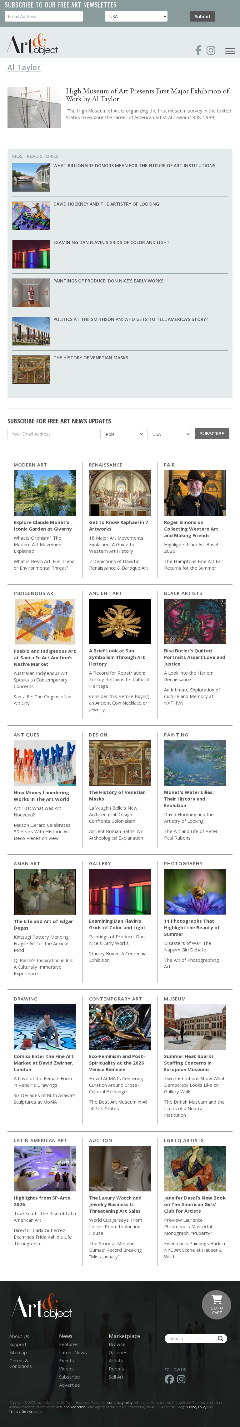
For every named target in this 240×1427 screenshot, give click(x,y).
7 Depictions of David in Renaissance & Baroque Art (118, 564)
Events (66, 1360)
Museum (175, 998)
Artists (116, 1360)
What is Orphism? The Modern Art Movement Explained (38, 544)
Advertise (69, 1385)
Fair (169, 465)
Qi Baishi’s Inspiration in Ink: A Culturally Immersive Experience (43, 966)
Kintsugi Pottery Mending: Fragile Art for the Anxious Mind (42, 943)
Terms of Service (20, 1411)
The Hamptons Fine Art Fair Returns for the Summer (193, 564)
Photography (183, 863)
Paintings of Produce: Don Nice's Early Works (108, 281)
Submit (203, 16)
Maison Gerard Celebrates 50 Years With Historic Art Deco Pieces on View (42, 831)
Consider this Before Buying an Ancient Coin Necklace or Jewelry (119, 702)
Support (18, 1344)
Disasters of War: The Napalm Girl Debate (187, 946)
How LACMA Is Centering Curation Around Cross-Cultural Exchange (116, 1085)
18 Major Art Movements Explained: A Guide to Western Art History (116, 544)
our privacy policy (120, 1402)
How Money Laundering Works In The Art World (41, 795)
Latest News (73, 1352)
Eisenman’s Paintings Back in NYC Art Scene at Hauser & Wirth (194, 1250)
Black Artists (183, 593)
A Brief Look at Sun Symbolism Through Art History (117, 657)
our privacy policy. (73, 1407)
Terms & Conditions (20, 1363)
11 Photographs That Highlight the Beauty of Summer (192, 927)
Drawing (26, 998)
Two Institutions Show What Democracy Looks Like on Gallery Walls (194, 1085)
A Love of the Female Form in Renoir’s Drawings (43, 1081)
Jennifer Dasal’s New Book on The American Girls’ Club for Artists (195, 1204)
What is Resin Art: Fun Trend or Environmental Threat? (44, 564)
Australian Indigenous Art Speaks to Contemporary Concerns (41, 679)
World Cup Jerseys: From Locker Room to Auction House (115, 1226)
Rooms (116, 1368)
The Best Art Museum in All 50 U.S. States (118, 1105)
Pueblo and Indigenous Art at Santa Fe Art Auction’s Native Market (45, 657)
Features (68, 1344)
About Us (19, 1336)
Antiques (26, 734)
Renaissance (105, 465)
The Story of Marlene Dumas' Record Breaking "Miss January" (115, 1250)
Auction (100, 1140)
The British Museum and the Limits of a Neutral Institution (194, 1108)
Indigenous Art (35, 593)
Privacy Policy (196, 1407)
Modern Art (30, 465)
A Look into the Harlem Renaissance (188, 676)
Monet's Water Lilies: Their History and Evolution (189, 798)
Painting (176, 734)
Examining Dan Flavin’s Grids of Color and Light (111, 242)
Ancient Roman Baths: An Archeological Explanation (116, 834)
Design (98, 734)
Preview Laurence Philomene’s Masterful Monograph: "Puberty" (188, 1226)
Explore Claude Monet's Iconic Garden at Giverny (43, 525)
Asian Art (27, 863)
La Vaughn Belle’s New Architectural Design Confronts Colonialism (113, 814)
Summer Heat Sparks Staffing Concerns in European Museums (189, 1062)
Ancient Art (105, 593)
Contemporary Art (115, 998)
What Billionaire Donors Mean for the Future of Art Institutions (134, 165)
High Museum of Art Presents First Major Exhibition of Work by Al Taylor (147, 94)
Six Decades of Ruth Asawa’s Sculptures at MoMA (45, 1098)
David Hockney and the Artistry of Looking (106, 204)
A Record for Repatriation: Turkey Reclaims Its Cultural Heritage (119, 679)
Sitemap (18, 1352)
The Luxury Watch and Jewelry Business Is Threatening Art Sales (115, 1204)
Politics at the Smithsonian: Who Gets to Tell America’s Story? (130, 319)
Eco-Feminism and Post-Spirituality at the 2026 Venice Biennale (117, 1062)
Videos (66, 1368)
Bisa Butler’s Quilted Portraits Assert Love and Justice (194, 657)
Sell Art (116, 1377)
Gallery (100, 863)
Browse (117, 1344)
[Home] (31, 44)
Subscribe (212, 433)
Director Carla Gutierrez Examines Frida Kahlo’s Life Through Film (43, 1236)
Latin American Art (41, 1140)
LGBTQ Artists (184, 1140)
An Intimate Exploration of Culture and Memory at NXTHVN (192, 696)
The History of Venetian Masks (90, 358)
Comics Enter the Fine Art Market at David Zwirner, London (44, 1062)
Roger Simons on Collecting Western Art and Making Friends (191, 528)
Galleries (118, 1352)
